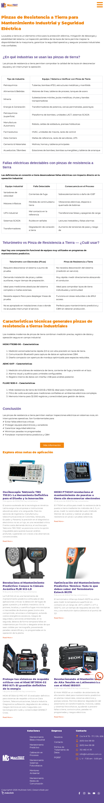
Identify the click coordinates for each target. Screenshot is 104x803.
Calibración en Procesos (36, 753)
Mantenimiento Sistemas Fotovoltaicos (37, 763)
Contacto (58, 742)
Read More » (8, 541)
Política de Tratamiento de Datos (61, 750)
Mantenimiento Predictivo (37, 746)
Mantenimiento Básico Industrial (37, 738)
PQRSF (57, 757)
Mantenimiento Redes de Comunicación (37, 781)
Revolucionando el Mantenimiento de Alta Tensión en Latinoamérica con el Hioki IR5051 (77, 682)
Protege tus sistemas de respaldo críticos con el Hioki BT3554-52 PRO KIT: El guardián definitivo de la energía (26, 684)
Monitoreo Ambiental (34, 771)
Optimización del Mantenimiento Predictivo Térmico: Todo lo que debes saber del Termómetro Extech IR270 (77, 587)
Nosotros (58, 737)
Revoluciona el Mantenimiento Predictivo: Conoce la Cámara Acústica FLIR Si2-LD (23, 586)
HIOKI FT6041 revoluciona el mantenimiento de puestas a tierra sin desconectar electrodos (77, 495)
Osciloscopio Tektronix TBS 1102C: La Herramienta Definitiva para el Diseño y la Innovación (25, 495)
